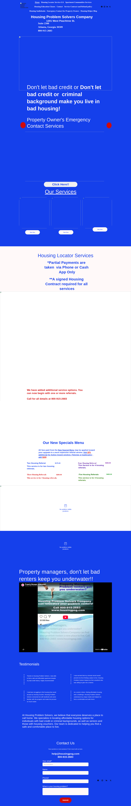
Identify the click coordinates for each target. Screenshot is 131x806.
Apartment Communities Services (78, 2)
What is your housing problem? (55, 786)
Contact (60, 7)
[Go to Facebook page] (102, 6)
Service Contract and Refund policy (78, 7)
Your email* (47, 761)
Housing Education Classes (44, 7)
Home (37, 2)
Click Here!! (60, 184)
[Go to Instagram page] (105, 6)
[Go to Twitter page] (110, 6)
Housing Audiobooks (37, 11)
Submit (65, 800)
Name (45, 769)
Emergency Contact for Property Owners (63, 11)
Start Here (32, 232)
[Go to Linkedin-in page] (107, 6)
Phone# (46, 778)
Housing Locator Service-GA (52, 2)
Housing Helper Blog (89, 11)
